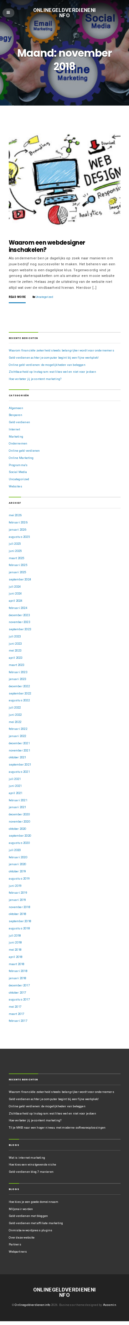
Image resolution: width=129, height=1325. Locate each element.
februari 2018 (18, 971)
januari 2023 (17, 679)
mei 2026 (15, 515)
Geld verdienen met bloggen (28, 1216)
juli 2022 (15, 707)
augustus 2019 (19, 878)
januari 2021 (17, 807)
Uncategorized (44, 297)
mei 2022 (15, 722)
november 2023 (19, 622)
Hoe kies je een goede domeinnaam (34, 1201)
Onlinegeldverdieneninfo (64, 12)
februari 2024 (18, 608)
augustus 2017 (19, 999)
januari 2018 (17, 978)
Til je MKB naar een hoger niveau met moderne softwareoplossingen (57, 1127)
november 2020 (19, 821)
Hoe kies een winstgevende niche (32, 1164)
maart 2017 (16, 1014)
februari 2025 (18, 565)
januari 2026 (17, 529)
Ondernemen (18, 443)
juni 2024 (15, 593)
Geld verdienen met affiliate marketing (36, 1223)
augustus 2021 (19, 771)
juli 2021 (15, 779)
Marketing (16, 436)
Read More (17, 297)
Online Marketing (21, 458)
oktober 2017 (17, 992)
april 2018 (16, 957)
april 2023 (16, 657)
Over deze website (22, 1237)
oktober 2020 (17, 828)
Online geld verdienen (24, 450)
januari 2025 (17, 572)
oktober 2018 (17, 914)
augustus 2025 (19, 536)
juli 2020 (15, 850)
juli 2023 (15, 636)
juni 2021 (15, 785)
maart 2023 (16, 665)
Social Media (18, 472)
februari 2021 (18, 800)
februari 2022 (18, 728)
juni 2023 (15, 643)
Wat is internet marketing (27, 1157)
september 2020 (20, 835)
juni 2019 (15, 885)
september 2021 (20, 764)
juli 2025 (15, 543)
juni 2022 (15, 714)
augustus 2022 (19, 700)
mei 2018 (15, 949)
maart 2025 (16, 558)
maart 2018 (16, 964)
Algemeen (16, 408)
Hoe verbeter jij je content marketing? (35, 379)
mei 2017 (15, 1006)
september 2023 (20, 629)
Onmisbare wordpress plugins (31, 1230)
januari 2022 (17, 736)
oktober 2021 (17, 757)
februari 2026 (18, 522)
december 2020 (19, 814)
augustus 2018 (19, 928)
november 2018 (19, 907)
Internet (14, 429)
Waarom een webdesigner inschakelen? (47, 246)
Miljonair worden (21, 1209)
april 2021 (16, 793)
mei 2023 (15, 650)
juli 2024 (15, 586)
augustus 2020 (19, 842)
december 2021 (19, 743)
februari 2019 (18, 892)
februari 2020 (18, 857)
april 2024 (16, 600)
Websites (15, 486)
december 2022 (19, 686)
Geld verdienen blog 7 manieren (31, 1171)
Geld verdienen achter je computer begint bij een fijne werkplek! (54, 357)
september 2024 (20, 579)
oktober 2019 (17, 871)
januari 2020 (17, 864)
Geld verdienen (19, 422)
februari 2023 (18, 672)
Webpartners (18, 1251)
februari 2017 (18, 1020)
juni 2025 (15, 551)
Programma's (18, 465)
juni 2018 (15, 942)
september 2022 (20, 693)
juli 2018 (15, 935)
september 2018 (20, 921)
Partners (15, 1244)
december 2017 (19, 985)
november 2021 (19, 750)
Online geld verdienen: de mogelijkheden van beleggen (47, 364)
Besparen (15, 415)
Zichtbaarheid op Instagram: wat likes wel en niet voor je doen (52, 371)
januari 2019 (17, 900)
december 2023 (19, 615)
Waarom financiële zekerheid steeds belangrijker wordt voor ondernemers (61, 350)
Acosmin (109, 1305)
